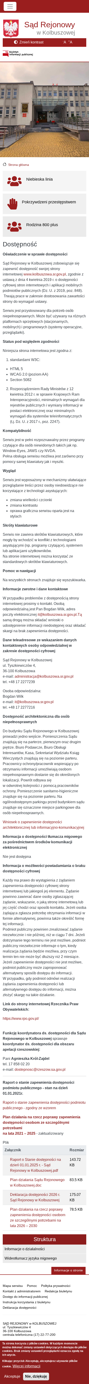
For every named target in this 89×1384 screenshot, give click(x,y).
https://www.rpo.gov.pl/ (21, 1018)
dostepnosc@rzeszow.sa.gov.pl (40, 1069)
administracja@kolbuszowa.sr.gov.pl (44, 676)
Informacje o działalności (25, 1249)
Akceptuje (12, 1376)
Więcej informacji (26, 1366)
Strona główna (18, 165)
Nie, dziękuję (36, 1376)
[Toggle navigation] (10, 6)
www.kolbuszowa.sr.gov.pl (45, 274)
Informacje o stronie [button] (68, 1270)
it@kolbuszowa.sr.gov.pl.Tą (60, 614)
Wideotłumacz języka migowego (31, 1258)
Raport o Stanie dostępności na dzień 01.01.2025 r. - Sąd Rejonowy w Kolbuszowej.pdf (35, 1165)
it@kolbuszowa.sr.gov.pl (34, 702)
